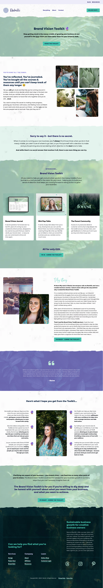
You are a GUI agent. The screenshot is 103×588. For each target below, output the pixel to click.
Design (10, 558)
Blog (89, 2)
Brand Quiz (11, 564)
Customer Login (46, 561)
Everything (46, 10)
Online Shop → (93, 10)
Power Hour (12, 561)
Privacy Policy (61, 578)
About (54, 10)
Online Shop (45, 558)
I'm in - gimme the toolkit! (51, 255)
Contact (61, 10)
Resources (96, 2)
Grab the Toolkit (52, 43)
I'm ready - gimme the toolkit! (68, 339)
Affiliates (28, 561)
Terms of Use (69, 578)
